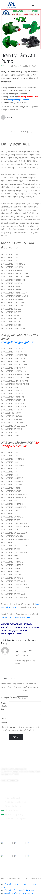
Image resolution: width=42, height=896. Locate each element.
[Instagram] (10, 764)
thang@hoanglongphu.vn (18, 99)
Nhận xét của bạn (4, 706)
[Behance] (22, 764)
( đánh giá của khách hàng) (23, 66)
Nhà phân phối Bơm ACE (11, 109)
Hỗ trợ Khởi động (12, 810)
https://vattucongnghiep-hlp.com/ (15, 617)
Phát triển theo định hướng (16, 802)
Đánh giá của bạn (9, 697)
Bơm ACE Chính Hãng (14, 106)
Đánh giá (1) (27, 131)
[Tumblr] (18, 764)
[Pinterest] (14, 764)
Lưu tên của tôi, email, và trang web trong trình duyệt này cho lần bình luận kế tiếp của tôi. (21, 728)
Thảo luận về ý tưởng (14, 814)
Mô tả (12, 131)
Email (4, 722)
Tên (3, 718)
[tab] (11, 132)
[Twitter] (6, 764)
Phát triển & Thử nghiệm (15, 818)
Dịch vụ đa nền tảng (13, 806)
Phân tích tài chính (12, 798)
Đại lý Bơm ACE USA (18, 102)
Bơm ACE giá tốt (31, 106)
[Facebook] (2, 764)
